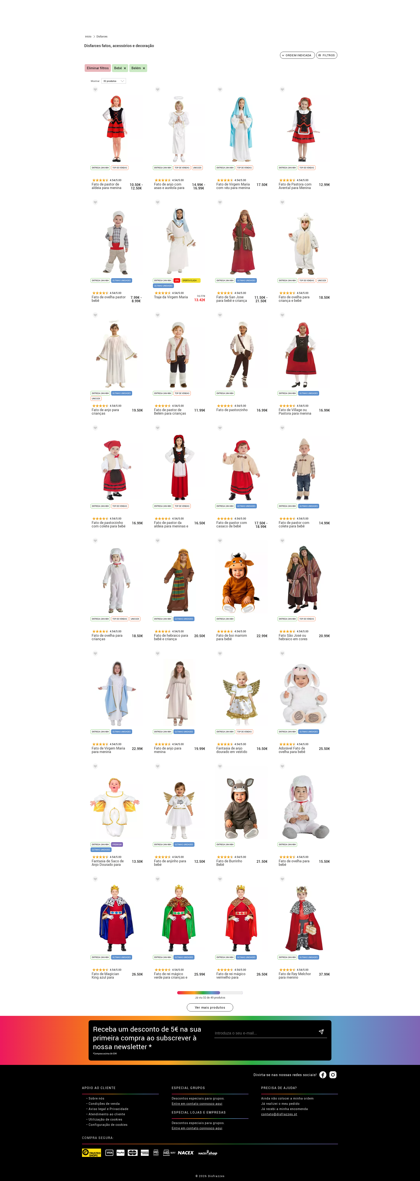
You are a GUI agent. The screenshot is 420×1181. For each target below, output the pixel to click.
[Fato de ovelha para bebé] (281, 767)
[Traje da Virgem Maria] (157, 203)
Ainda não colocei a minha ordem (287, 1098)
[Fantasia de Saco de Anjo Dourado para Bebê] (94, 767)
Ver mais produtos (210, 1007)
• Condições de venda (103, 1103)
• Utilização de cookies (104, 1119)
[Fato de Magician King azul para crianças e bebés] (94, 880)
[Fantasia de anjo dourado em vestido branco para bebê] (219, 654)
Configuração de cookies (108, 1125)
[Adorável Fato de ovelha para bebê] (281, 654)
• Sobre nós (95, 1098)
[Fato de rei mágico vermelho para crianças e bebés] (219, 880)
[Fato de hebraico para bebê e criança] (157, 541)
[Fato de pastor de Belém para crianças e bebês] (157, 316)
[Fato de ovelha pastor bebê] (94, 203)
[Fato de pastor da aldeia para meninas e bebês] (157, 429)
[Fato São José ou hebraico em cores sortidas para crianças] (281, 541)
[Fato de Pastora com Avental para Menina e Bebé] (281, 90)
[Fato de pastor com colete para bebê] (281, 429)
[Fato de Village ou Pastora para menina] (281, 316)
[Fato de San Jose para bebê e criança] (219, 203)
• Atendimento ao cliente (105, 1114)
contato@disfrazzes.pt (279, 1114)
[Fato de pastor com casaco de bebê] (219, 429)
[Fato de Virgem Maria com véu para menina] (219, 90)
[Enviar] (321, 1032)
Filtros (329, 55)
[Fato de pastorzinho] (219, 316)
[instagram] (333, 1075)
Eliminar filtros (98, 68)
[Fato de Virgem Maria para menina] (94, 654)
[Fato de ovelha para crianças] (94, 541)
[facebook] (322, 1075)
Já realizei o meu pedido (280, 1103)
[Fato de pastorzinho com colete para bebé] (94, 429)
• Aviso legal (96, 1109)
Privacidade (119, 1109)
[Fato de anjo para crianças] (94, 316)
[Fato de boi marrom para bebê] (219, 541)
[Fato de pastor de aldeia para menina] (94, 90)
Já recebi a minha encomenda (284, 1109)
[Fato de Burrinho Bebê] (219, 767)
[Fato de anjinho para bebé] (157, 767)
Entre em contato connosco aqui (197, 1103)
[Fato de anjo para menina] (157, 654)
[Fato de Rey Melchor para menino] (281, 880)
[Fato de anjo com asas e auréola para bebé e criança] (157, 90)
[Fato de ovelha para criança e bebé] (281, 203)
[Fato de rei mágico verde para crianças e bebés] (157, 880)
